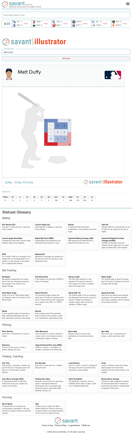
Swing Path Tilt (75, 293)
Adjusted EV (40, 254)
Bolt (37, 404)
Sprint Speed (7, 404)
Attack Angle (106, 277)
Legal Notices (75, 425)
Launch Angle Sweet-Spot (12, 238)
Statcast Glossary (16, 211)
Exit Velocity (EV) (8, 224)
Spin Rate (105, 331)
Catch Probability (75, 379)
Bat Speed (6, 277)
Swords (38, 311)
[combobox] (66, 15)
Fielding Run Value (42, 379)
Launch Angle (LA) (42, 224)
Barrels (71, 224)
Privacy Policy (61, 425)
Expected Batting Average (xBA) (80, 238)
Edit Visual (66, 58)
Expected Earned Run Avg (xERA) (48, 345)
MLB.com (86, 425)
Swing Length (74, 277)
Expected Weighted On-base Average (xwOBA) (113, 239)
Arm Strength (40, 363)
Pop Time (6, 363)
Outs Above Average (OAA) (12, 379)
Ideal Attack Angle (9, 293)
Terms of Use (47, 425)
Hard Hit (105, 224)
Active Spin (72, 331)
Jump (103, 363)
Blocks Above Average (110, 379)
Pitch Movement (41, 331)
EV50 (4, 254)
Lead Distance (74, 363)
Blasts (4, 311)
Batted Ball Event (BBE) (44, 238)
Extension (6, 345)
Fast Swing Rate (41, 277)
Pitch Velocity (7, 331)
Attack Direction (41, 293)
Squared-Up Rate (108, 293)
